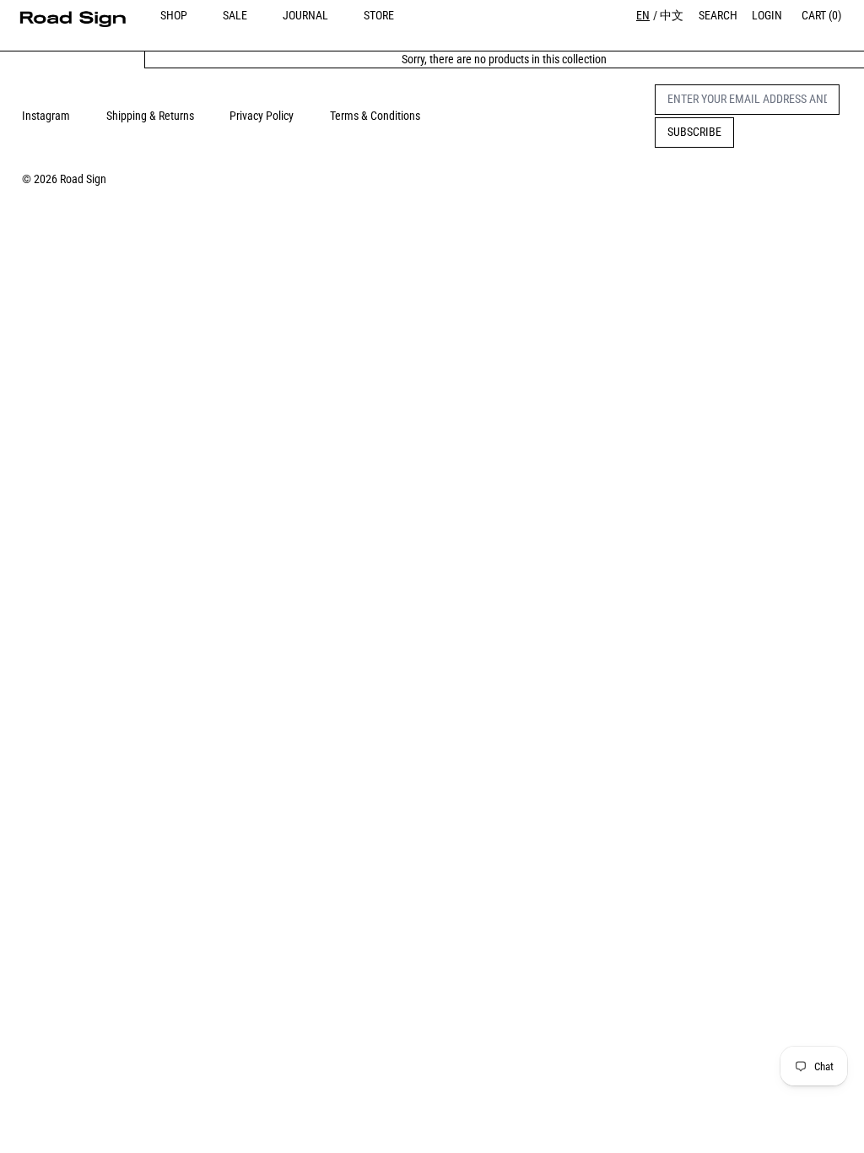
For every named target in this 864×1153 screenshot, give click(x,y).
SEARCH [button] (718, 15)
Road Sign (83, 179)
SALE (235, 15)
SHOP (173, 15)
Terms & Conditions (375, 115)
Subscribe (694, 131)
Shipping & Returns (150, 115)
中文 (671, 15)
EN (643, 15)
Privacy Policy (262, 115)
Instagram (46, 115)
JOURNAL (305, 15)
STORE (379, 15)
